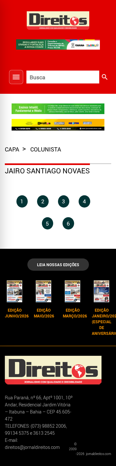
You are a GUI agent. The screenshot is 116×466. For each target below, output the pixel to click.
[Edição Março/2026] (72, 291)
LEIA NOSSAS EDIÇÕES (58, 264)
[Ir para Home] (58, 20)
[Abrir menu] (16, 77)
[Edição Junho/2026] (14, 291)
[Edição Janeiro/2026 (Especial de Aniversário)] (101, 291)
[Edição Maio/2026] (43, 291)
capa (13, 149)
